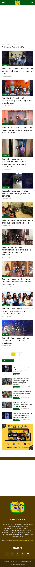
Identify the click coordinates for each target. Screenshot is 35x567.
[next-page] (21, 354)
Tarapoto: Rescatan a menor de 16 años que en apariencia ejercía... (17, 221)
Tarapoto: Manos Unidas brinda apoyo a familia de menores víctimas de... (22, 393)
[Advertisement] (17, 25)
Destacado (6, 65)
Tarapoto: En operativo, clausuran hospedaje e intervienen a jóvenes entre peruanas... (17, 130)
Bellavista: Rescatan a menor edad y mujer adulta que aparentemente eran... (17, 71)
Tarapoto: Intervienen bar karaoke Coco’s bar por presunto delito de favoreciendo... (17, 281)
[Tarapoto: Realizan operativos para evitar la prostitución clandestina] (17, 328)
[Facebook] (7, 554)
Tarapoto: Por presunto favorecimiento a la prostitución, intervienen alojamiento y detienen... (16, 251)
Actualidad (6, 276)
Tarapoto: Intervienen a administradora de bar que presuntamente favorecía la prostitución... (14, 163)
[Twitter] (23, 554)
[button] (3, 2)
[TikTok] (17, 554)
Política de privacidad (25, 561)
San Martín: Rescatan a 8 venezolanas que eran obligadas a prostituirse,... (17, 100)
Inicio (3, 44)
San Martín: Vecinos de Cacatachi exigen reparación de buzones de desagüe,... (22, 404)
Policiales (5, 124)
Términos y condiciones (10, 561)
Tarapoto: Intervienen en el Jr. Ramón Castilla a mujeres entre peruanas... (16, 193)
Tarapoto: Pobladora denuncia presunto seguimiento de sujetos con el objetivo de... (22, 415)
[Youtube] (28, 554)
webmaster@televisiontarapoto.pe (22, 540)
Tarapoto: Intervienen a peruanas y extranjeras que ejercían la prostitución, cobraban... (17, 311)
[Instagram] (12, 554)
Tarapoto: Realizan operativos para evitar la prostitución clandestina (15, 340)
